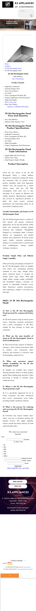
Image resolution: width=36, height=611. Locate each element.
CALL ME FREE (23, 468)
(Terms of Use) (27, 567)
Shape (7, 143)
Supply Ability (9, 155)
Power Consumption (11, 136)
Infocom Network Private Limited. (25, 569)
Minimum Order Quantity (12, 122)
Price (6, 119)
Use (6, 141)
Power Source (9, 132)
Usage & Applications (11, 145)
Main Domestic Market (12, 160)
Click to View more (10, 102)
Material (7, 139)
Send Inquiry (25, 107)
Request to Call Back (13, 107)
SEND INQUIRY (12, 468)
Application (8, 134)
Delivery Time (9, 158)
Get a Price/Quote (18, 79)
